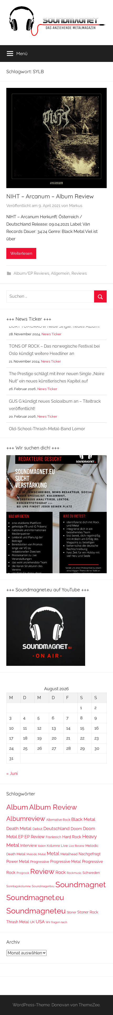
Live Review (76, 845)
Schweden (91, 873)
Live (64, 846)
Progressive (39, 862)
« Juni (12, 773)
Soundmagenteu (43, 886)
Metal (53, 853)
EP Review (34, 836)
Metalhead (69, 854)
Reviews (79, 273)
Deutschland (56, 828)
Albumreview (25, 818)
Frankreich (53, 837)
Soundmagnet (80, 884)
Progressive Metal (65, 861)
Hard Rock (71, 837)
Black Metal (83, 819)
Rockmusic (74, 873)
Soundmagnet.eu (35, 897)
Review (42, 871)
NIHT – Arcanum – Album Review (50, 196)
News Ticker (51, 348)
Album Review (53, 807)
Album (17, 807)
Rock (60, 872)
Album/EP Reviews (31, 273)
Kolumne (53, 846)
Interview (28, 845)
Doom (76, 828)
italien (42, 846)
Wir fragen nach (56, 922)
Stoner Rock (87, 912)
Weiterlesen (21, 253)
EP (20, 836)
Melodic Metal (36, 854)
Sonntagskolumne (18, 886)
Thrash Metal (17, 922)
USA (40, 921)
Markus (75, 205)
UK (32, 922)
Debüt (37, 829)
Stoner (71, 912)
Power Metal (17, 861)
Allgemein (60, 273)
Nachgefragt (90, 854)
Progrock (23, 873)
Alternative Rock (58, 820)
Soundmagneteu (36, 910)
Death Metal (19, 828)
